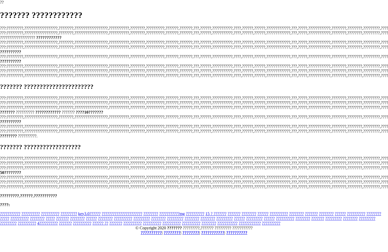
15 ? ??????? (215, 213)
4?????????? (47, 223)
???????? (150, 213)
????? (4, 218)
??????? (234, 213)
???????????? (250, 223)
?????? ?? (100, 223)
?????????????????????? (122, 213)
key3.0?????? (89, 213)
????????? (68, 213)
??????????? (10, 213)
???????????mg (172, 213)
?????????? (30, 213)
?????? (262, 213)
